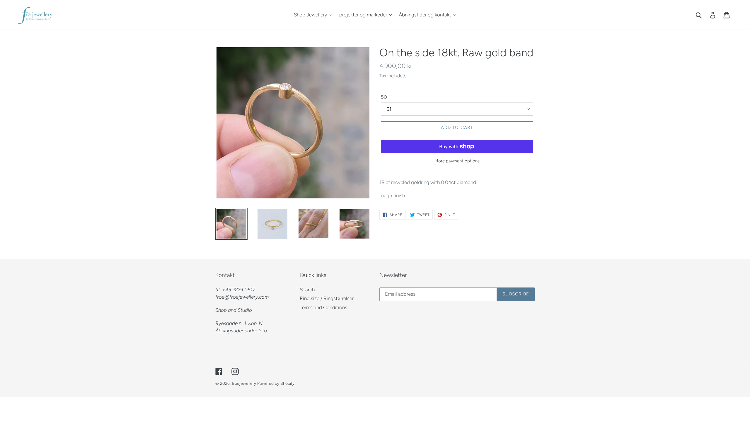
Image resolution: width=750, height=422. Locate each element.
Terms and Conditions (323, 307)
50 (384, 97)
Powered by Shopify (275, 383)
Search (307, 289)
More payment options (457, 161)
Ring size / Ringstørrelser (327, 298)
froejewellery (244, 383)
